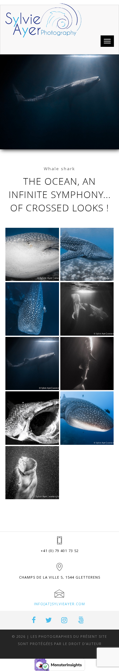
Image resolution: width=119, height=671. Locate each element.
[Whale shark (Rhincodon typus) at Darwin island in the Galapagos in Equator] (87, 418)
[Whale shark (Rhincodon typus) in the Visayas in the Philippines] (32, 254)
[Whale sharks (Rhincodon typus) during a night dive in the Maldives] (87, 309)
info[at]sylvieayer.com (59, 603)
